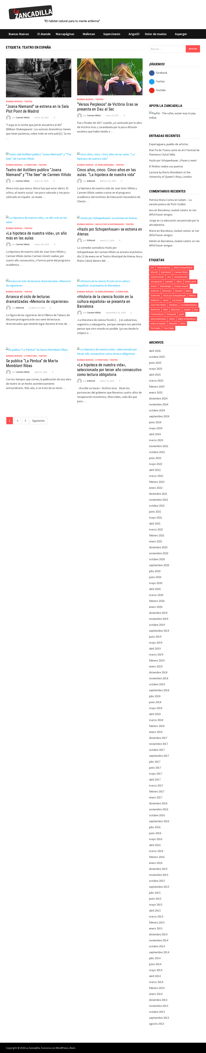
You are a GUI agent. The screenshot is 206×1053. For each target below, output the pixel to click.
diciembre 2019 (158, 613)
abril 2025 (155, 374)
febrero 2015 (156, 922)
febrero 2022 (156, 482)
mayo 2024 (155, 428)
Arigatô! (134, 34)
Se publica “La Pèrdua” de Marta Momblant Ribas (32, 363)
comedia (169, 281)
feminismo (167, 291)
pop (196, 309)
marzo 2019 (156, 654)
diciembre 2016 (158, 803)
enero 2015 (155, 928)
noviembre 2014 (158, 940)
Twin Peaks (169, 328)
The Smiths (155, 328)
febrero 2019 (156, 660)
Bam (72, 1047)
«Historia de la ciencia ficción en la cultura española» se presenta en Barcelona (105, 301)
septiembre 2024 (159, 416)
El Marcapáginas (104, 164)
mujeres (187, 309)
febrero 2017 (156, 791)
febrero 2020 (156, 601)
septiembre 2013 (159, 1018)
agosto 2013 (156, 1023)
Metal (165, 309)
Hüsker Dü (155, 300)
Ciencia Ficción (157, 277)
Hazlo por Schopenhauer (109, 224)
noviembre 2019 (158, 619)
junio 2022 (155, 458)
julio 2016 (154, 827)
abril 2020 (155, 589)
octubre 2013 (157, 1012)
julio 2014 (154, 958)
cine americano (181, 277)
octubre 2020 (157, 559)
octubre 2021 (157, 505)
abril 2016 (155, 845)
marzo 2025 (156, 380)
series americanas (158, 319)
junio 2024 (155, 422)
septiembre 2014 (159, 952)
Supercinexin (111, 34)
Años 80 (154, 272)
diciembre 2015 (158, 869)
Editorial (91, 180)
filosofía (178, 291)
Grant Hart (155, 295)
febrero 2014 (156, 988)
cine (169, 277)
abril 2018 (155, 714)
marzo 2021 (156, 529)
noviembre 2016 (158, 809)
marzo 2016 (156, 851)
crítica (179, 281)
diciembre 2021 (158, 494)
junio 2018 (155, 702)
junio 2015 (155, 898)
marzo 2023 (156, 440)
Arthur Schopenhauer (183, 267)
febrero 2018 (156, 726)
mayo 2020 (155, 583)
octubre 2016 (157, 815)
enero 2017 (155, 797)
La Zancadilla (33, 1047)
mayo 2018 (155, 708)
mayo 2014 (155, 970)
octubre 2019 (157, 625)
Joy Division (177, 300)
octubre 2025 (157, 357)
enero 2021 (155, 541)
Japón (166, 300)
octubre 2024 (157, 410)
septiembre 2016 (159, 821)
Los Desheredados (189, 305)
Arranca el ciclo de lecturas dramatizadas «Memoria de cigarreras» (37, 299)
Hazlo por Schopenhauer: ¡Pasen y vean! (173, 160)
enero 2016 (155, 863)
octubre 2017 (157, 750)
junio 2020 (155, 577)
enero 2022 (155, 488)
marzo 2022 (156, 476)
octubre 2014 (157, 946)
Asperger (181, 34)
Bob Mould (166, 272)
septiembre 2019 (159, 630)
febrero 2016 (156, 857)
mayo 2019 (155, 642)
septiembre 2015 (159, 887)
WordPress (62, 1047)
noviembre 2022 (158, 446)
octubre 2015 (157, 881)
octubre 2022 (157, 452)
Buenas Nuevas (19, 34)
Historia (192, 295)
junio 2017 (155, 767)
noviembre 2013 (158, 1006)
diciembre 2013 (158, 1000)
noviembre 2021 (158, 499)
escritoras (155, 291)
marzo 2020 (156, 595)
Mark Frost (155, 309)
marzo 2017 (156, 785)
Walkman (89, 34)
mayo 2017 (155, 773)
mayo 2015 (155, 904)
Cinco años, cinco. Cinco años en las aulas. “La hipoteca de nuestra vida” (106, 172)
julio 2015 (154, 892)
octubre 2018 (157, 684)
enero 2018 (155, 732)
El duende (44, 34)
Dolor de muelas (156, 34)
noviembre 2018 (158, 678)
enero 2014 (155, 994)
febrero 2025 (156, 386)
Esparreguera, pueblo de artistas (168, 144)
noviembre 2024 (158, 404)
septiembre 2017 (159, 756)
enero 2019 (155, 666)
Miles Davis (175, 309)
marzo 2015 (156, 916)
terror (183, 323)
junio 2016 (155, 833)
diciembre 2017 (158, 738)
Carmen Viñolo (23, 117)
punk (181, 314)
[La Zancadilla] (55, 13)
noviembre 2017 (158, 744)
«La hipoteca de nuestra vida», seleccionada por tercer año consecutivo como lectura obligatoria (109, 370)
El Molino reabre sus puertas (166, 166)
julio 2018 (154, 696)
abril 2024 (155, 434)
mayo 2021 (155, 517)
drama (154, 286)
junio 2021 (155, 511)
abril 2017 (155, 779)
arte (152, 267)
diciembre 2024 (158, 398)
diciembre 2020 (158, 547)
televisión (173, 323)
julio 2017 (154, 761)
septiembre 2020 (159, 565)
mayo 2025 (155, 368)
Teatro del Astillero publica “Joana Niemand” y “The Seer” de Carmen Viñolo (38, 172)
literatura (173, 305)
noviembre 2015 (158, 875)
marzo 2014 (156, 982)
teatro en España (158, 323)
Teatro (28, 101)
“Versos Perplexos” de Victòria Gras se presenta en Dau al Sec (107, 107)
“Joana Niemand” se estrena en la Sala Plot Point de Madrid (37, 109)
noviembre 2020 (158, 553)
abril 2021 (155, 523)
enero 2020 (155, 607)
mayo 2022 (155, 464)
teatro (172, 319)
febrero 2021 (156, 535)
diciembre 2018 (158, 672)
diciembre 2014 (158, 934)
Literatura (30, 164)
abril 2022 (155, 470)
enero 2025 (155, 392)
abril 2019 (155, 648)
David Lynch (190, 281)
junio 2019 (155, 636)
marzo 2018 (156, 720)
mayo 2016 (155, 839)
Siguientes (38, 420)
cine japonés (156, 281)
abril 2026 (155, 351)
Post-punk (171, 314)
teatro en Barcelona (186, 319)
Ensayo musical (181, 286)
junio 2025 (155, 363)
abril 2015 (155, 910)
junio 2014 (155, 964)
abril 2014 (155, 976)
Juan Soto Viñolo (158, 305)
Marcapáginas (65, 34)
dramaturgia (165, 286)
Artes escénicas (163, 267)
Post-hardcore (157, 314)
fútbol (188, 291)
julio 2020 (154, 571)
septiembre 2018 (159, 690)
